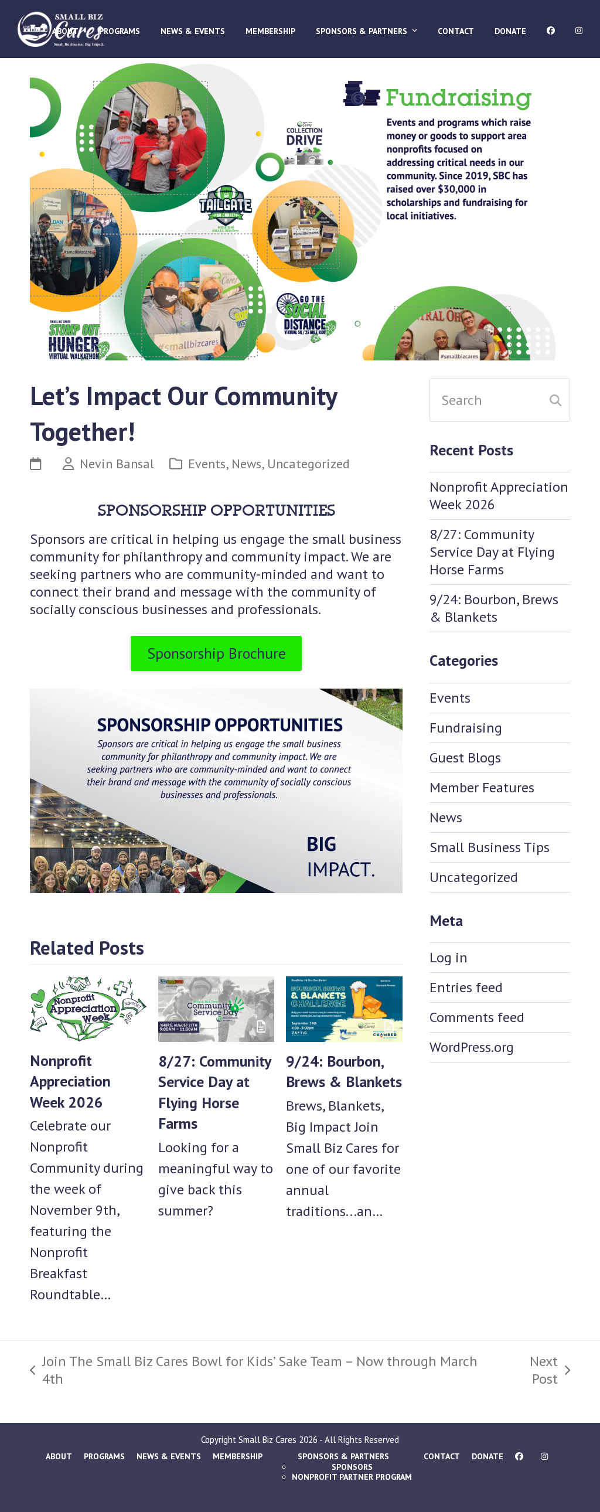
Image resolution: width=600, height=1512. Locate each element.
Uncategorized (308, 463)
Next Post (530, 1370)
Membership (237, 1456)
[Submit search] (555, 400)
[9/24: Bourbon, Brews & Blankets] (344, 1008)
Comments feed (476, 1017)
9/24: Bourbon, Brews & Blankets (493, 608)
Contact (442, 1456)
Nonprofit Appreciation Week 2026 (70, 1081)
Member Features (481, 787)
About (59, 1456)
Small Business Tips (489, 847)
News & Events (169, 1456)
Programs (104, 1456)
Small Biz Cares (267, 1439)
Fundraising (465, 727)
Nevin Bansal (117, 463)
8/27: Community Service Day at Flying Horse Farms (492, 551)
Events (207, 463)
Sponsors (352, 1467)
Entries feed (466, 987)
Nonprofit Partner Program (352, 1477)
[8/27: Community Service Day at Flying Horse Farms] (216, 1008)
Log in (448, 957)
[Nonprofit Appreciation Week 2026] (88, 1007)
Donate (487, 1456)
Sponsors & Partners (343, 1456)
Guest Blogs (465, 757)
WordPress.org (471, 1047)
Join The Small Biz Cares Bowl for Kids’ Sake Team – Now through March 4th (254, 1370)
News (246, 463)
